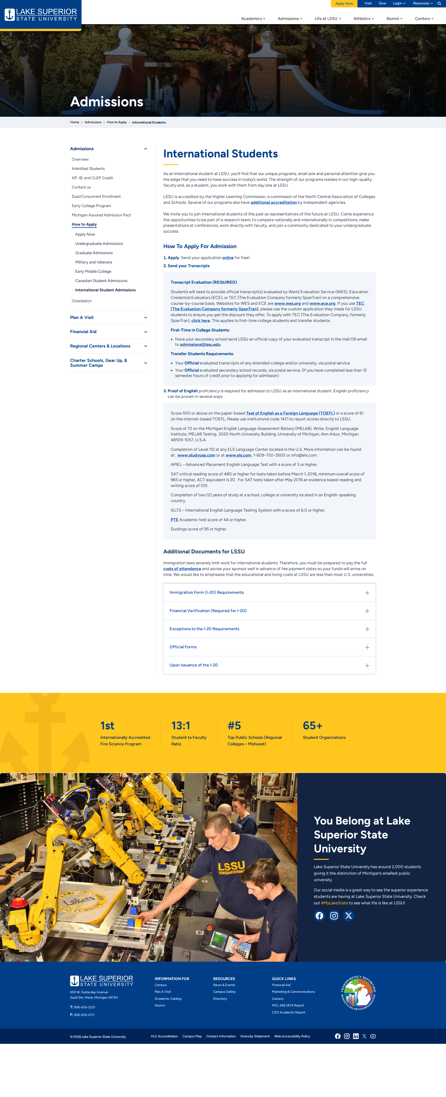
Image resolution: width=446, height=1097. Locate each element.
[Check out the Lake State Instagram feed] (334, 915)
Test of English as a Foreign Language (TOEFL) (290, 413)
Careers (278, 999)
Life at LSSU (326, 18)
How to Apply (117, 122)
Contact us (81, 187)
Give (382, 3)
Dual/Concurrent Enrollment (96, 196)
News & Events (224, 985)
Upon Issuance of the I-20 (194, 665)
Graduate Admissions (94, 252)
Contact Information (221, 1036)
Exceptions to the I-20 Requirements (204, 628)
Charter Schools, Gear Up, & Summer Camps (98, 363)
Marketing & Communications (293, 992)
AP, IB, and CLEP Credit (92, 177)
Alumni (392, 18)
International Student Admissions (105, 290)
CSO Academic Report (288, 1012)
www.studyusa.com (196, 455)
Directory (220, 999)
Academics (251, 18)
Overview (80, 159)
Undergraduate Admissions (99, 243)
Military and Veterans (93, 262)
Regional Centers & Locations (100, 346)
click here (200, 320)
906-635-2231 (82, 1007)
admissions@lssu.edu (200, 344)
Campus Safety (224, 992)
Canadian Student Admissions (101, 280)
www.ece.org (322, 303)
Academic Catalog (168, 999)
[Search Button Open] (439, 3)
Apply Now (85, 234)
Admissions (288, 18)
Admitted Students (88, 168)
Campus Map (192, 1036)
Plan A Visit (82, 317)
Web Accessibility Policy (292, 1036)
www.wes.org (287, 303)
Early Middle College (93, 271)
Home (74, 122)
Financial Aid (83, 331)
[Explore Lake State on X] (348, 915)
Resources (421, 3)
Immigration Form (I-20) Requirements (207, 592)
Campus (161, 985)
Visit (368, 3)
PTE (174, 519)
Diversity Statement (255, 1036)
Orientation (82, 301)
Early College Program (91, 205)
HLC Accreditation (164, 1036)
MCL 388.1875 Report (288, 1005)
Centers (422, 18)
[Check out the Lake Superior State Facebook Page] (319, 915)
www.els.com (238, 455)
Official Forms (183, 646)
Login (397, 3)
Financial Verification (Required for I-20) (208, 610)
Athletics (362, 18)
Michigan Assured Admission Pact (101, 215)
